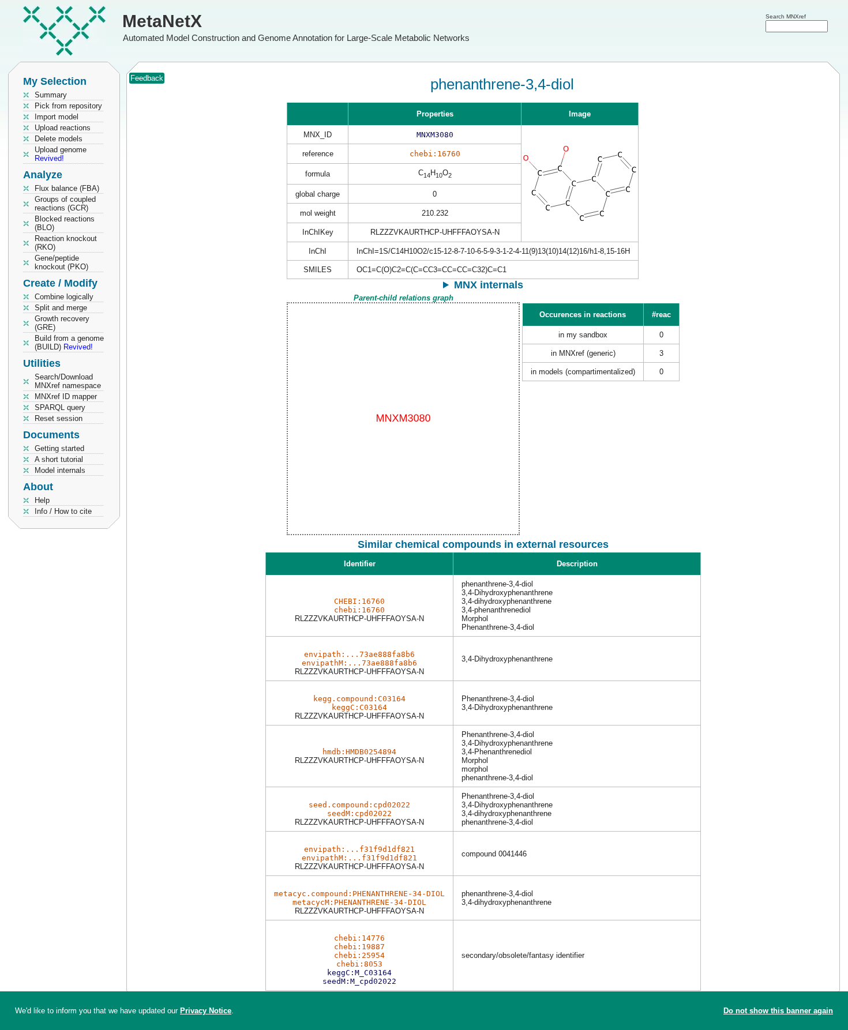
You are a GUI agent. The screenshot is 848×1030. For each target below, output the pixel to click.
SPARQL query (60, 407)
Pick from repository (68, 106)
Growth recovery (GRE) (62, 323)
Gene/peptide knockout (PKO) (61, 262)
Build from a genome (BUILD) (69, 342)
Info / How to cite (63, 511)
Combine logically (64, 296)
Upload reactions (63, 127)
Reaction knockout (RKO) (66, 242)
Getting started (59, 448)
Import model (56, 116)
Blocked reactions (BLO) (65, 223)
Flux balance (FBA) (67, 188)
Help (42, 500)
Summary (51, 95)
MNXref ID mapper (66, 396)
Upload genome (61, 154)
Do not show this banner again (778, 1010)
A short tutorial (59, 459)
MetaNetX (162, 21)
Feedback (146, 78)
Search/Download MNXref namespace (68, 381)
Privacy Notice (205, 1010)
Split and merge (61, 307)
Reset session (58, 418)
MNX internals (488, 285)
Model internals (60, 470)
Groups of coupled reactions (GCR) (65, 203)
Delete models (58, 138)
